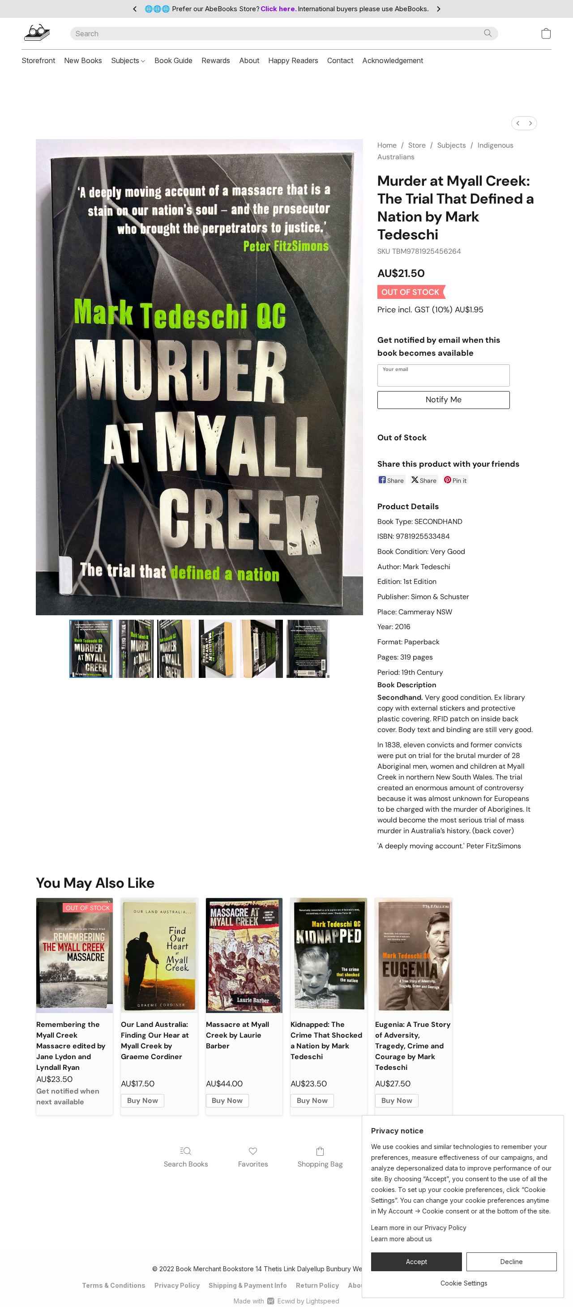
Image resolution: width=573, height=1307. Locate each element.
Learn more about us (401, 1239)
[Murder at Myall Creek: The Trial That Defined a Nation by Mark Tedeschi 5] (307, 649)
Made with (286, 1301)
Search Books (186, 1164)
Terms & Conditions (113, 1285)
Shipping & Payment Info (248, 1285)
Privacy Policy (177, 1285)
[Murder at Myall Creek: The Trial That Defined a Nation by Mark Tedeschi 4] (261, 649)
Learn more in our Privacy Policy (418, 1227)
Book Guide (173, 60)
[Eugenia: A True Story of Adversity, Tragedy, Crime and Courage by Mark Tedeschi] (413, 955)
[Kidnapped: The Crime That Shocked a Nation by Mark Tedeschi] (329, 955)
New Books (83, 60)
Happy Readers (293, 60)
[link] (464, 1280)
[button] (36, 33)
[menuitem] (518, 123)
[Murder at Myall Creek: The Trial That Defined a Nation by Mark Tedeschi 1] (135, 649)
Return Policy (317, 1285)
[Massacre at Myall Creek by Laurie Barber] (244, 955)
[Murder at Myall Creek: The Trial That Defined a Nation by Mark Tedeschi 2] (176, 649)
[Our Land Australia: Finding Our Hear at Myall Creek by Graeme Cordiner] (159, 955)
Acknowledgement (392, 60)
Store (417, 145)
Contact (340, 60)
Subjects (126, 60)
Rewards (215, 60)
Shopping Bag (320, 1164)
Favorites (253, 1164)
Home (387, 145)
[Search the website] (488, 33)
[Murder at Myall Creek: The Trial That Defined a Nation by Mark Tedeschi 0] (90, 649)
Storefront (38, 60)
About (249, 60)
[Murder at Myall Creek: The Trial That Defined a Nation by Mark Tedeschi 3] (217, 649)
